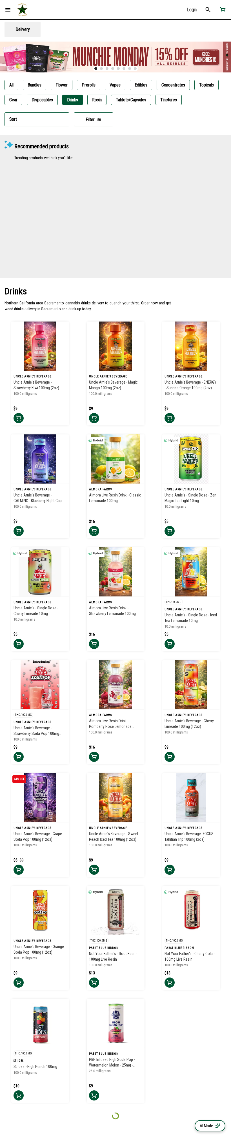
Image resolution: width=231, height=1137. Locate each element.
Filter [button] (90, 119)
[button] (192, 10)
